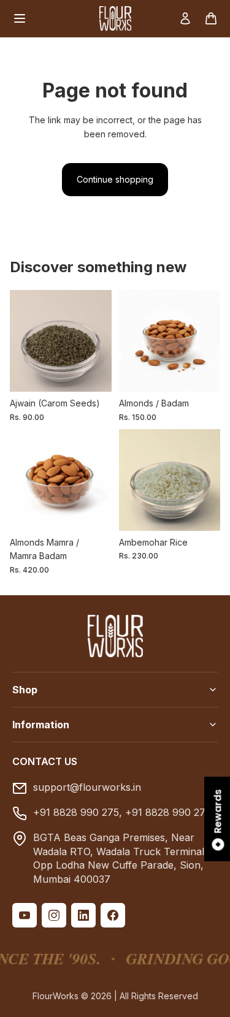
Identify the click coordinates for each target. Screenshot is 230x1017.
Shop (24, 690)
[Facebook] (113, 915)
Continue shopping (115, 179)
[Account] (185, 18)
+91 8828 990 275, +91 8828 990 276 (122, 812)
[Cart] (211, 18)
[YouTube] (24, 915)
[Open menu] (19, 18)
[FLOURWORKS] (115, 18)
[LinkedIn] (83, 915)
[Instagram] (54, 915)
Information (40, 724)
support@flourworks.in (87, 787)
